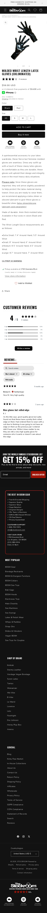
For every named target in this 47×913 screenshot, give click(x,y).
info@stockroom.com (16, 530)
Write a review (23, 348)
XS (6, 118)
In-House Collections (16, 763)
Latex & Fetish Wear (14, 617)
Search (10, 818)
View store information (15, 276)
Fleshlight (11, 715)
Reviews (11, 823)
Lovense (11, 706)
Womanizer (12, 688)
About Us (11, 768)
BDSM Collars (11, 580)
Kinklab (10, 665)
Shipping (5, 99)
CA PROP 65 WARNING (12, 261)
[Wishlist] (35, 10)
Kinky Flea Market (15, 759)
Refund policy (21, 865)
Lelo (9, 711)
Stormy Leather (14, 670)
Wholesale (12, 791)
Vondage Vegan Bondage (18, 674)
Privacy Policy (13, 795)
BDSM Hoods (11, 594)
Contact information (24, 873)
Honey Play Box (14, 725)
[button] (5, 10)
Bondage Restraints (14, 571)
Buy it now (23, 134)
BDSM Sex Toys (12, 585)
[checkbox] (9, 379)
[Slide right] (29, 66)
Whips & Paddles (13, 622)
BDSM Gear (10, 567)
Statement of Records (17, 814)
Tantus (10, 683)
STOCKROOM (22, 862)
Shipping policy (31, 869)
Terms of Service (14, 800)
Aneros (10, 729)
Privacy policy (34, 865)
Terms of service (18, 869)
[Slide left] (18, 66)
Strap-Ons (10, 626)
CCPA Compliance (15, 809)
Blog (9, 754)
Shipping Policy (14, 781)
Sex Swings (10, 613)
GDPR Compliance (15, 804)
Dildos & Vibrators (13, 631)
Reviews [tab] (10, 359)
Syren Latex (12, 679)
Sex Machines (11, 608)
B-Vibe (10, 697)
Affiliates (11, 786)
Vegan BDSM (11, 636)
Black (7, 108)
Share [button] (7, 291)
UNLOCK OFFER (38, 474)
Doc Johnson (13, 720)
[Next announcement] (42, 3)
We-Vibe (11, 692)
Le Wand (11, 702)
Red (18, 108)
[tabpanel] (23, 403)
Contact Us (12, 772)
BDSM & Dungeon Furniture (17, 576)
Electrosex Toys (12, 599)
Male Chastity (11, 603)
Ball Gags (9, 590)
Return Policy (13, 777)
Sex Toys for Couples (15, 640)
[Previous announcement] (5, 3)
